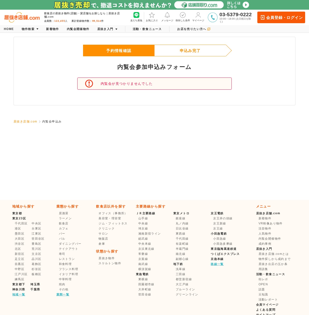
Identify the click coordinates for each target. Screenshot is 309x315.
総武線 (143, 238)
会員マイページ (267, 304)
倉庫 (101, 243)
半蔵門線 (182, 249)
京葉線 (143, 259)
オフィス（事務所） (113, 213)
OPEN (263, 284)
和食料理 (65, 264)
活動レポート (268, 299)
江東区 (36, 233)
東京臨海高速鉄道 (224, 249)
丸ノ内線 (182, 223)
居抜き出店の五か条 (273, 264)
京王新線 (219, 223)
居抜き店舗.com (25, 121)
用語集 (263, 269)
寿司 (62, 254)
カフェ (64, 228)
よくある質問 (265, 309)
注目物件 (265, 228)
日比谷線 (182, 228)
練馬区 (19, 279)
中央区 (36, 223)
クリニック (106, 228)
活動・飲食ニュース (270, 274)
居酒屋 (64, 213)
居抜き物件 (106, 258)
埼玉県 (35, 284)
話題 (262, 289)
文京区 (36, 254)
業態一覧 (63, 294)
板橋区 (36, 274)
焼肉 (62, 284)
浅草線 (180, 269)
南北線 (180, 254)
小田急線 (219, 238)
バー (62, 233)
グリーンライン (187, 294)
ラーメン (65, 218)
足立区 (19, 259)
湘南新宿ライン (149, 233)
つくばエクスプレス (225, 254)
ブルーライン (185, 289)
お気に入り (152, 20)
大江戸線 (182, 284)
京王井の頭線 (222, 218)
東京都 (17, 213)
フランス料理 (68, 269)
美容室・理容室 (109, 218)
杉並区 (36, 269)
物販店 (103, 238)
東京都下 (18, 284)
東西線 (180, 233)
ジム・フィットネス (113, 223)
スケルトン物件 (109, 263)
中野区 (19, 269)
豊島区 (36, 243)
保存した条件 (183, 20)
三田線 (180, 274)
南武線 (143, 264)
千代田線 (182, 238)
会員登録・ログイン (284, 17)
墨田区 (19, 233)
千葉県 (35, 289)
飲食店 (64, 223)
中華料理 (65, 279)
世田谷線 (144, 294)
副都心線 (182, 259)
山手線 (143, 218)
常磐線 (143, 254)
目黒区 (19, 264)
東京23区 (19, 218)
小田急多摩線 (222, 243)
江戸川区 (21, 274)
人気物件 (265, 233)
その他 (64, 289)
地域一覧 (18, 294)
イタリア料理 (68, 274)
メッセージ (167, 20)
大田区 (19, 238)
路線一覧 (217, 264)
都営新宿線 (184, 279)
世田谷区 (38, 238)
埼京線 (143, 228)
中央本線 (144, 243)
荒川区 (36, 249)
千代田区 (21, 223)
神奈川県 (18, 289)
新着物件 (265, 218)
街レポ (263, 279)
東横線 (143, 279)
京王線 (218, 228)
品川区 (36, 259)
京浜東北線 (146, 249)
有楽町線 (182, 243)
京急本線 (217, 259)
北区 (18, 249)
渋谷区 (19, 243)
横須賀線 (144, 269)
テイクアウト (68, 249)
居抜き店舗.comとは (274, 254)
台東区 (36, 228)
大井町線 (144, 289)
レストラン (67, 259)
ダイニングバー (70, 243)
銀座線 (180, 218)
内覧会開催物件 (270, 238)
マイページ (198, 20)
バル (62, 238)
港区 (18, 228)
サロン (103, 233)
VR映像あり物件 (271, 223)
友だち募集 (136, 20)
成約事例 (265, 243)
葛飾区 (36, 264)
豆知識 (263, 294)
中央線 (143, 223)
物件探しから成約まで (275, 259)
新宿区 (19, 254)
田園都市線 (146, 284)
